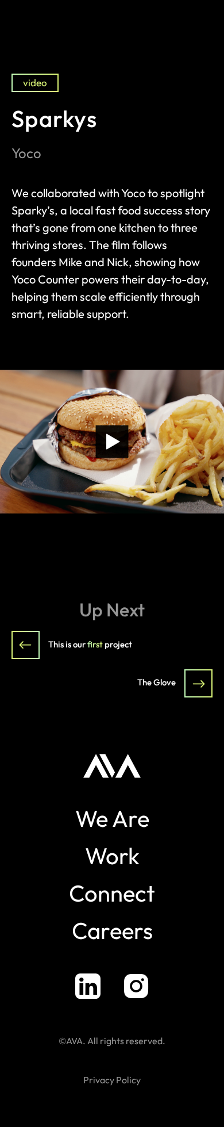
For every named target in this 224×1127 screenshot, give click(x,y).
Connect (112, 892)
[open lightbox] (112, 441)
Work (112, 855)
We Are (112, 818)
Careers (112, 930)
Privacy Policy (112, 1080)
